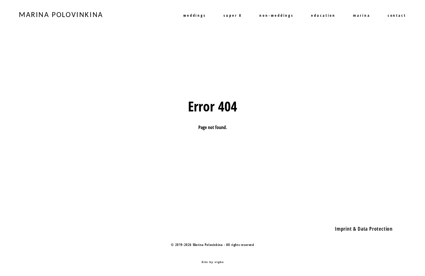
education (323, 15)
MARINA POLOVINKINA (61, 15)
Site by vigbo (213, 262)
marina (361, 15)
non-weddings (276, 15)
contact (397, 15)
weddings (194, 15)
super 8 (232, 15)
